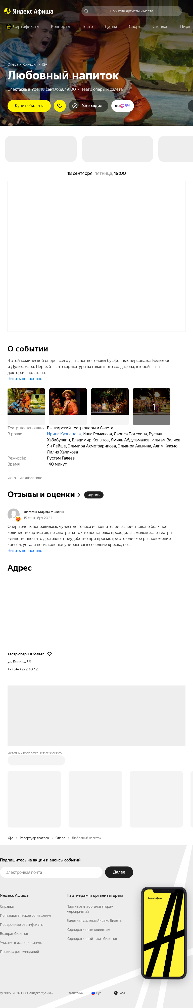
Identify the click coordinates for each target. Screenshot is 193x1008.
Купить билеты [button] (29, 105)
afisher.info (33, 478)
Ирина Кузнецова (64, 434)
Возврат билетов (14, 934)
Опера (60, 838)
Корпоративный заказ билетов (92, 939)
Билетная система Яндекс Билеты (94, 921)
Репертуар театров (34, 838)
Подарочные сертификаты (21, 925)
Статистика (75, 993)
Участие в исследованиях (21, 943)
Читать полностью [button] (25, 378)
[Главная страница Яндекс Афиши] (7, 11)
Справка (7, 906)
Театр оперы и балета (102, 89)
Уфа (10, 838)
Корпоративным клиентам (88, 930)
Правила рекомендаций (19, 952)
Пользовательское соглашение (25, 915)
